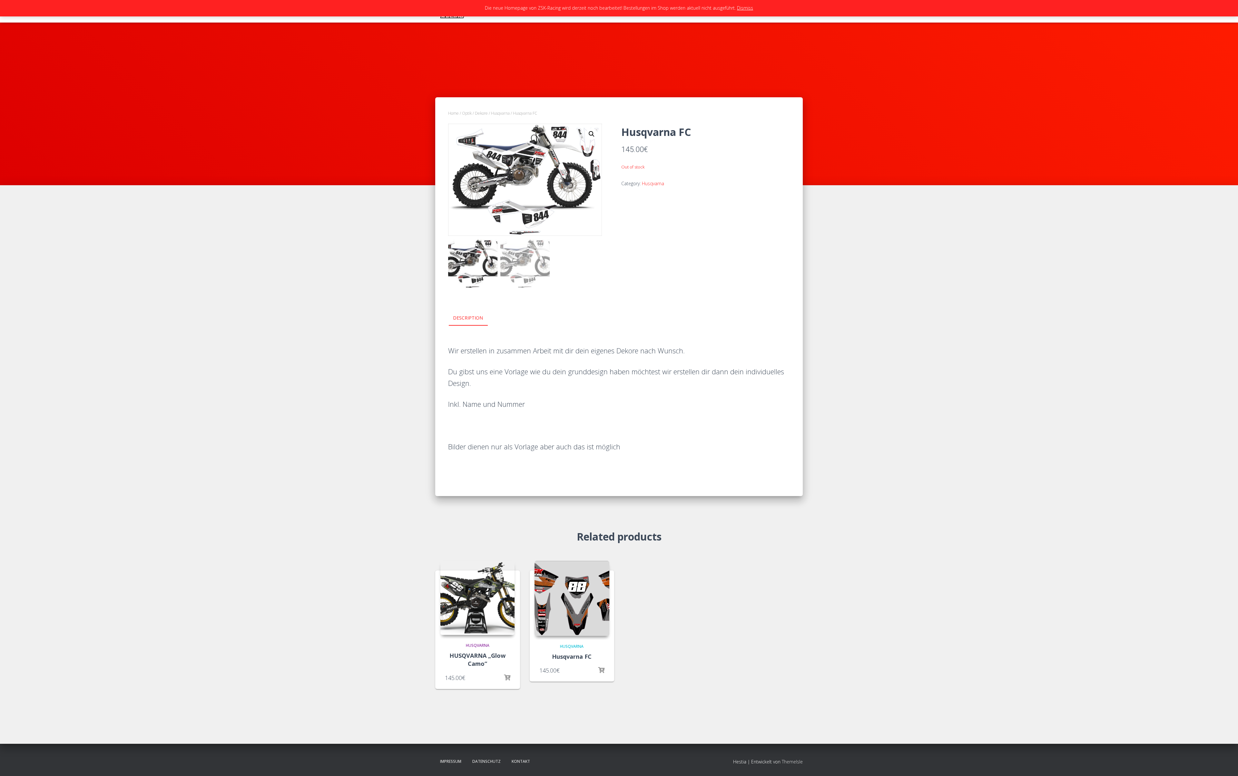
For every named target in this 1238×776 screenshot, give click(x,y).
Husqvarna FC (572, 656)
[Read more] (507, 678)
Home (453, 113)
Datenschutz (486, 761)
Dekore (481, 113)
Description (468, 318)
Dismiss (745, 8)
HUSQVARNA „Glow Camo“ (477, 659)
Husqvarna (500, 113)
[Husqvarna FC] (572, 598)
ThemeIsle (792, 762)
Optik (467, 113)
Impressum (450, 761)
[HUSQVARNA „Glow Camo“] (477, 598)
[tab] (472, 318)
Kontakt (521, 761)
